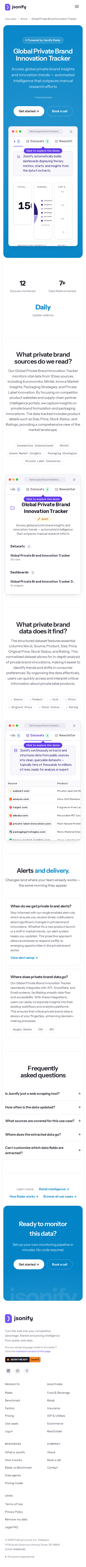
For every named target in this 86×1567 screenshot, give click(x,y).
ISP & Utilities (56, 1416)
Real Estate (54, 1431)
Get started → (29, 111)
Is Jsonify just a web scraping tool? (32, 1093)
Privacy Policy (14, 1512)
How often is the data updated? (30, 1107)
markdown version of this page (33, 1351)
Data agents (13, 1475)
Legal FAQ (11, 1527)
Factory (10, 1408)
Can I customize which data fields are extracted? (34, 1150)
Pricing (9, 1416)
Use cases (10, 18)
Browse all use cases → (60, 1196)
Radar (9, 1393)
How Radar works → (24, 1196)
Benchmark (12, 1400)
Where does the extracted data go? (33, 1134)
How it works (13, 1460)
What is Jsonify (15, 1452)
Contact (52, 1467)
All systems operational (20, 1556)
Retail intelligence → (54, 1189)
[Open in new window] (71, 131)
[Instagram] (17, 1370)
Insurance (53, 1408)
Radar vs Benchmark (18, 1467)
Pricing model (14, 1483)
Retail (24, 18)
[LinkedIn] (8, 1370)
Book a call (59, 111)
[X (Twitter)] (26, 1370)
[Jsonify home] (15, 7)
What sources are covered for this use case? (39, 1121)
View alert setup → (24, 958)
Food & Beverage (58, 1393)
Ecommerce (55, 1423)
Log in (9, 1431)
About (51, 1452)
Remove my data (16, 1519)
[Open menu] (77, 7)
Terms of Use (14, 1504)
